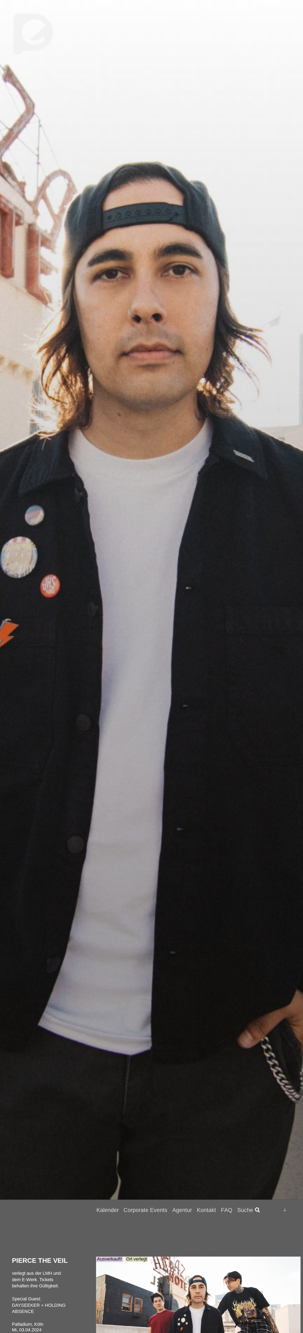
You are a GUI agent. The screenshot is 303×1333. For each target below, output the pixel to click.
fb (267, 1209)
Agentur (182, 1210)
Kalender (107, 1210)
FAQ (226, 1210)
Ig (274, 1210)
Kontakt (206, 1210)
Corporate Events (145, 1210)
